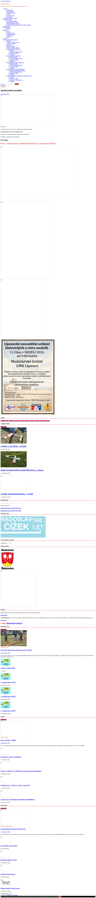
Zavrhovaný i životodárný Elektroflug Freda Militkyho (18, 799)
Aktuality (3, 86)
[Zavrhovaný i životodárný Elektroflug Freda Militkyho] (6, 796)
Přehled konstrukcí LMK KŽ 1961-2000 (11, 510)
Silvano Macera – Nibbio (8, 740)
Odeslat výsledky (11, 46)
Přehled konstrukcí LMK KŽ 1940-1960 (11, 508)
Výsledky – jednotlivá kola (16, 80)
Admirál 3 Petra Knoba (8, 874)
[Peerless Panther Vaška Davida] (6, 885)
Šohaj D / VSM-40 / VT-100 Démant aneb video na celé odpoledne (21, 771)
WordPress (9, 895)
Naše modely (10, 35)
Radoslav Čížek (25, 420)
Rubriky (6, 30)
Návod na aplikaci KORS (13, 47)
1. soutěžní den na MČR (8, 711)
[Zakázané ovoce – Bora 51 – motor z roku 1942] (6, 782)
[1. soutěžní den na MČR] (6, 707)
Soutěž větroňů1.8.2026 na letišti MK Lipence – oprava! (22, 470)
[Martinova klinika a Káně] (6, 857)
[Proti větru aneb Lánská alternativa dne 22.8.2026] (14, 645)
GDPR (8, 14)
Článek (2, 737)
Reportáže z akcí (10, 33)
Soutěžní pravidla (8, 19)
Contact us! (3, 620)
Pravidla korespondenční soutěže (17, 70)
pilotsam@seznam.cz (15, 623)
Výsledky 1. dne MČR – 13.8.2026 (13, 446)
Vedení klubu (10, 10)
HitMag (16, 895)
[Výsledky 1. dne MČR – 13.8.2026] (14, 443)
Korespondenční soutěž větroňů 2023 (15, 62)
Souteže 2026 (7, 26)
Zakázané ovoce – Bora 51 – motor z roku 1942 (15, 785)
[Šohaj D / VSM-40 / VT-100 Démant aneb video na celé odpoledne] (6, 768)
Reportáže (9, 45)
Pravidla (8, 41)
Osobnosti (17, 420)
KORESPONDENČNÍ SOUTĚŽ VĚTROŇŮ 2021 (19, 76)
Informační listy (7, 27)
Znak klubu (9, 17)
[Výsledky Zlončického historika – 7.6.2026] (14, 490)
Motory (11, 420)
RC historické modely (12, 21)
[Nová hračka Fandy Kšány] (6, 842)
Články (8, 37)
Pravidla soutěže (13, 57)
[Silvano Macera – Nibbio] (14, 736)
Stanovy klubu (10, 11)
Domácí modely (5, 420)
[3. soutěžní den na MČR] (6, 679)
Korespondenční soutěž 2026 (10, 39)
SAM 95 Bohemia (5, 3)
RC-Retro (32, 420)
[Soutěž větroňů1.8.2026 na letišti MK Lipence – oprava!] (14, 467)
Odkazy (5, 38)
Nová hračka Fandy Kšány (9, 846)
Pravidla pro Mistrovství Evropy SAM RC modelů (19, 25)
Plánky (8, 31)
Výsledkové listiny (11, 34)
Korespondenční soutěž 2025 (13, 49)
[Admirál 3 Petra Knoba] (6, 871)
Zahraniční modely (45, 420)
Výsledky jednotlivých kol (13, 42)
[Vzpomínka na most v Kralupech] (6, 754)
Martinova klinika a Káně (9, 860)
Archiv (8, 29)
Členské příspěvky (11, 12)
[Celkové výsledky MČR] (6, 665)
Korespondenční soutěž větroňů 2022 (15, 69)
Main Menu (3, 85)
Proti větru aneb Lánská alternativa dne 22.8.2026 (16, 650)
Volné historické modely (12, 22)
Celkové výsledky (11, 43)
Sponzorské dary (11, 15)
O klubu (6, 8)
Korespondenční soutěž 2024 (13, 55)
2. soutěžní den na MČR (8, 696)
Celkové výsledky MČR (8, 668)
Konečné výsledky (14, 53)
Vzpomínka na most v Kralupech (11, 757)
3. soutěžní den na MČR (8, 682)
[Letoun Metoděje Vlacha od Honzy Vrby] (14, 824)
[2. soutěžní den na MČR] (6, 693)
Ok (60, 896)
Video (37, 420)
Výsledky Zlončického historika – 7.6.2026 (17, 494)
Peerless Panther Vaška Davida (10, 888)
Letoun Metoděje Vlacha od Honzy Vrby (13, 829)
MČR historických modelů (13, 23)
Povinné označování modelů (10, 18)
